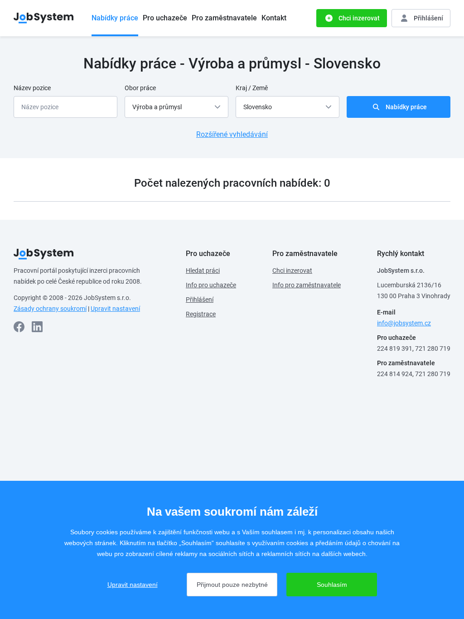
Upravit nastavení (115, 308)
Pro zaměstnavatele (224, 18)
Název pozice (32, 88)
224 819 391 (394, 348)
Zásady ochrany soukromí (50, 308)
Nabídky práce (115, 18)
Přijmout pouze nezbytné (232, 584)
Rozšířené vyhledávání (232, 134)
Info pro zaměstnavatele (306, 285)
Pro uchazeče (165, 18)
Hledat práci (203, 270)
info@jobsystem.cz (404, 323)
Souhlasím (332, 584)
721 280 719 (432, 348)
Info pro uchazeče (211, 285)
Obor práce (140, 88)
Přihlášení (199, 299)
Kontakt (273, 18)
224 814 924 (394, 373)
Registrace (201, 314)
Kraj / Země (252, 88)
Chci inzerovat (292, 270)
